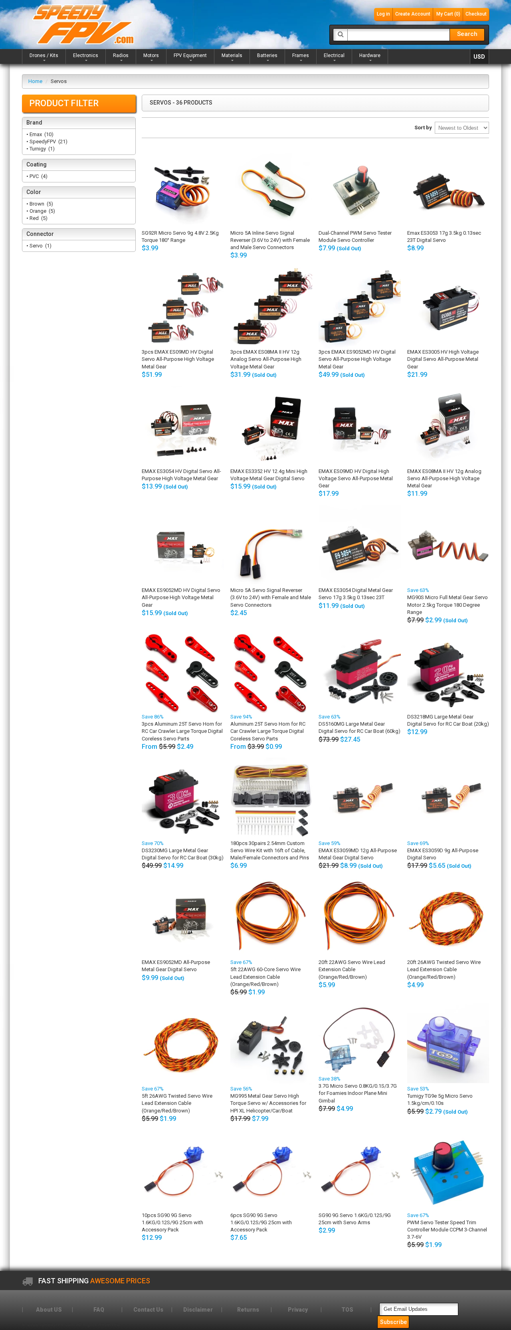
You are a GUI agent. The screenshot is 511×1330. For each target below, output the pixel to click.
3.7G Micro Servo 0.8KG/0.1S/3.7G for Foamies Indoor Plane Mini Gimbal (358, 1093)
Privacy (298, 1309)
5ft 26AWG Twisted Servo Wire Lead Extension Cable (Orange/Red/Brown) (177, 1103)
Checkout (476, 14)
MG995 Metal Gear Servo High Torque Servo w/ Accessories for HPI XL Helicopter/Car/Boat (268, 1103)
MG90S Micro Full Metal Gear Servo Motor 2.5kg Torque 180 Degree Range (447, 604)
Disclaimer (198, 1309)
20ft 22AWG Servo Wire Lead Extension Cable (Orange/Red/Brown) (352, 969)
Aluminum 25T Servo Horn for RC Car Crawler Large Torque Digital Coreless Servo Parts (267, 731)
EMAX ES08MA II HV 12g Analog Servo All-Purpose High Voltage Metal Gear (444, 478)
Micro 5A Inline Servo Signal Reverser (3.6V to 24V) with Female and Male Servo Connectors (270, 240)
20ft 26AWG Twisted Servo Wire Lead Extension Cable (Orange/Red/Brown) (444, 969)
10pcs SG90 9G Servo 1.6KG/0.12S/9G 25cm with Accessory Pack (172, 1222)
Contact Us (148, 1309)
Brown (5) (40, 204)
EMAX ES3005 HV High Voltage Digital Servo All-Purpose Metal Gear (443, 359)
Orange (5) (41, 211)
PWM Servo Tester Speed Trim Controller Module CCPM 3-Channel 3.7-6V (447, 1229)
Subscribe (393, 1322)
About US (49, 1309)
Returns (248, 1309)
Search (467, 34)
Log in (383, 14)
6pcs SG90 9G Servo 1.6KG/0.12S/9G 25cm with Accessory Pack (261, 1222)
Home (35, 81)
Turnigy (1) (41, 149)
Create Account (412, 14)
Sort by (423, 128)
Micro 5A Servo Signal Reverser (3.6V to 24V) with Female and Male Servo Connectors (270, 597)
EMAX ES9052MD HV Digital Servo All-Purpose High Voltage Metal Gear (181, 597)
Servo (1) (39, 246)
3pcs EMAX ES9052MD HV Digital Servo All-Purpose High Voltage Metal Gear (357, 359)
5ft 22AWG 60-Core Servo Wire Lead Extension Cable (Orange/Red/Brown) (265, 976)
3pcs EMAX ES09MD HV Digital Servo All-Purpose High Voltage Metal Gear (178, 359)
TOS (347, 1309)
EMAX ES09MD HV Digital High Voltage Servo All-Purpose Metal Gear (356, 478)
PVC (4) (38, 176)
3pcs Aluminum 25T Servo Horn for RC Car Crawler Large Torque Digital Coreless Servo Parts (182, 731)
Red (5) (38, 218)
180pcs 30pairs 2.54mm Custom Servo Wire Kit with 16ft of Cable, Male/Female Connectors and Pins (269, 850)
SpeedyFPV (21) (47, 141)
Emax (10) (40, 134)
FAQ (98, 1309)
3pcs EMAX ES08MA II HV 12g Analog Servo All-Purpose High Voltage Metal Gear (265, 359)
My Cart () (448, 14)
